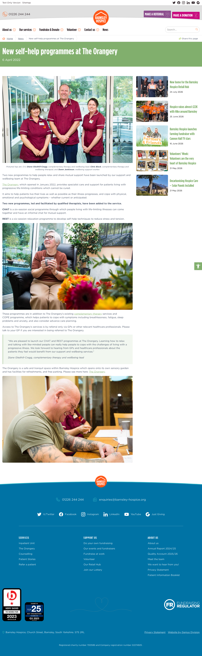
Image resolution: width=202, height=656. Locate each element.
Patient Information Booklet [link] (164, 575)
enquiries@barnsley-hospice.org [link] (122, 499)
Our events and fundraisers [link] (99, 548)
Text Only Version (11, 2)
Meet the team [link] (156, 559)
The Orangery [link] (10, 184)
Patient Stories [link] (27, 559)
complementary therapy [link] (88, 313)
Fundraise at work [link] (94, 553)
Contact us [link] (89, 29)
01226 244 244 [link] (19, 14)
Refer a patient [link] (27, 564)
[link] (198, 266)
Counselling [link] (25, 553)
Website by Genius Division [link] (184, 632)
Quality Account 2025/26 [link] (163, 553)
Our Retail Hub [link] (92, 564)
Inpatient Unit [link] (27, 543)
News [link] (105, 29)
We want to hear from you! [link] (163, 564)
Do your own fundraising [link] (98, 543)
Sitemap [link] (26, 2)
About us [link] (7, 29)
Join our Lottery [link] (93, 569)
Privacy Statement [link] (158, 569)
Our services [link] (25, 29)
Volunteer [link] (72, 29)
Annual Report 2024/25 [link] (162, 548)
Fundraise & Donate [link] (49, 29)
